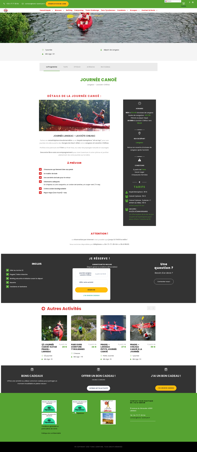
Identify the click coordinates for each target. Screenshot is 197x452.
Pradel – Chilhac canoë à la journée (136, 348)
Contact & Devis (148, 10)
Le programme (51, 67)
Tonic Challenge (92, 10)
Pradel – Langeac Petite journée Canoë (109, 348)
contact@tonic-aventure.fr (35, 4)
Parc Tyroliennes (108, 10)
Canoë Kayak (45, 10)
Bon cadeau (105, 67)
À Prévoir (77, 67)
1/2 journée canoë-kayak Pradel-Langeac (49, 348)
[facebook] (189, 2)
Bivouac (58, 10)
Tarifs (65, 67)
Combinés (121, 10)
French (169, 1)
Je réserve (91, 67)
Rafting (69, 10)
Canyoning (78, 10)
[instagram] (192, 2)
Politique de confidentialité (51, 433)
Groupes (133, 10)
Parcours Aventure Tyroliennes (78, 347)
